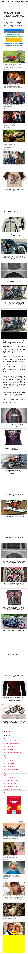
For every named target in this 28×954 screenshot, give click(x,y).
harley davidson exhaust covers (14, 45)
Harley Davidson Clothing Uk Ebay (10, 780)
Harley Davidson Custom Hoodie (9, 786)
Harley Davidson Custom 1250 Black (10, 741)
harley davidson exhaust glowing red (14, 36)
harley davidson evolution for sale (14, 34)
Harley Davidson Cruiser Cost (9, 775)
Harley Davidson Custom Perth (9, 746)
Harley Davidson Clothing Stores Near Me (12, 752)
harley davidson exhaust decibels (14, 41)
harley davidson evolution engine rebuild (14, 30)
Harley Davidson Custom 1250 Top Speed (12, 789)
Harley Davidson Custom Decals (9, 749)
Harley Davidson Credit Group (9, 760)
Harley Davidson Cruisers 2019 (9, 758)
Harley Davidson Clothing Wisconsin (10, 743)
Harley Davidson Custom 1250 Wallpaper (11, 755)
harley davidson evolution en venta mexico (14, 43)
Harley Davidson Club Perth (8, 763)
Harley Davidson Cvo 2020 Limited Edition (12, 777)
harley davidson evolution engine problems (14, 32)
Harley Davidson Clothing (8, 738)
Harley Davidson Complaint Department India (12, 772)
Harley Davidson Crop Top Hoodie (10, 792)
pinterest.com (9, 731)
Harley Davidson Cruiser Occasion (10, 769)
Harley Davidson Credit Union (9, 766)
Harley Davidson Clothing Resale (9, 783)
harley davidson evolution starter (14, 38)
